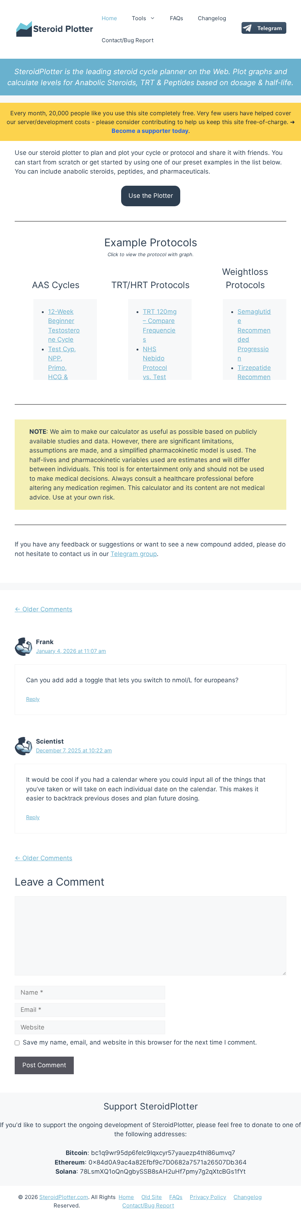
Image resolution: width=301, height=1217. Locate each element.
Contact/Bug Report (127, 40)
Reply (33, 699)
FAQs (176, 18)
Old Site (151, 1197)
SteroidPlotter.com (63, 1197)
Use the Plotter (150, 195)
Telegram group (133, 553)
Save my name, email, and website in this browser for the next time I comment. (140, 1042)
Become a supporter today (150, 130)
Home (109, 18)
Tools (139, 18)
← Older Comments (43, 609)
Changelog (212, 18)
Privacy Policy (208, 1197)
